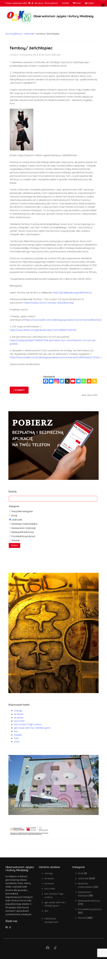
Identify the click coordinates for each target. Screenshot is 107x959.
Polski (78, 3)
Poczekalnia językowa (23, 536)
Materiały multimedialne (24, 523)
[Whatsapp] (83, 381)
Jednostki (29, 33)
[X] (67, 381)
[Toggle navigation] (103, 5)
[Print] (89, 381)
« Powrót (19, 390)
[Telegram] (78, 381)
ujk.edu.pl (39, 3)
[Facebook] (45, 381)
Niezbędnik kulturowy (22, 532)
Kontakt (65, 3)
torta (16, 741)
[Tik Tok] (10, 927)
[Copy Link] (94, 381)
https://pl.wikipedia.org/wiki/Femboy (72, 292)
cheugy (18, 710)
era (16, 731)
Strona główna (51, 3)
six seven (19, 714)
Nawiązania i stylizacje (23, 528)
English (90, 3)
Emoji (14, 515)
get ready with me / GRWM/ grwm (32, 728)
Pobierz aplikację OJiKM (16, 3)
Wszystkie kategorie (22, 511)
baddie (18, 734)
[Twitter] (61, 381)
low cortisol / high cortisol (28, 724)
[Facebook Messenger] (51, 381)
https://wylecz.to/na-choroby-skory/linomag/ (49, 302)
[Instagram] (56, 381)
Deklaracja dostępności (51, 920)
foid (16, 738)
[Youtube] (72, 381)
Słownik (15, 540)
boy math (19, 721)
